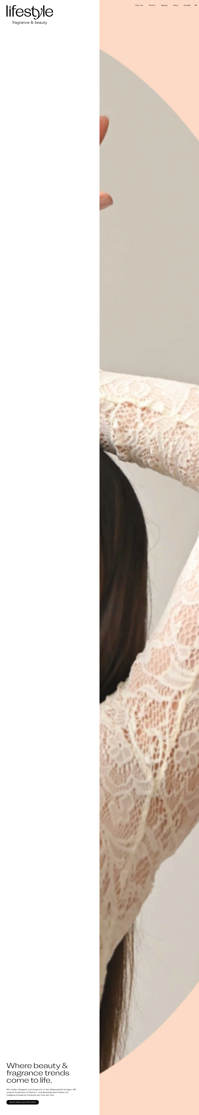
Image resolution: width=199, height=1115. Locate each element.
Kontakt (187, 5)
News (175, 5)
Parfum (152, 5)
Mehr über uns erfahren (22, 1102)
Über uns (139, 5)
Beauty (164, 5)
